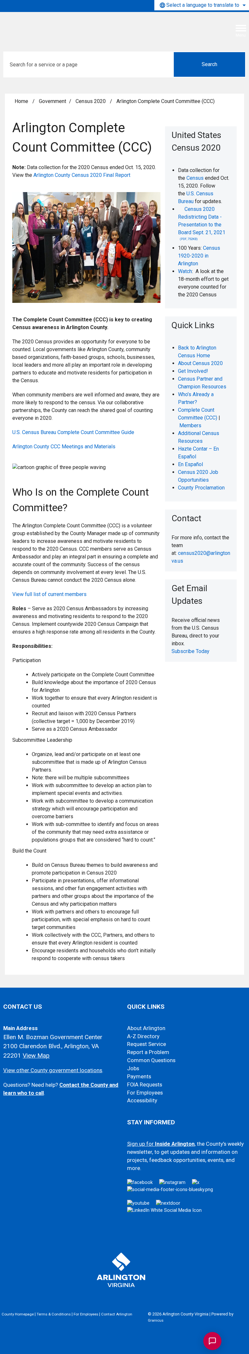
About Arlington (146, 1028)
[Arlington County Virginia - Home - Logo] (53, 27)
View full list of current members (49, 594)
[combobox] (201, 5)
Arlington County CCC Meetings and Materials (63, 446)
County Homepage (18, 1314)
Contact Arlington (116, 1314)
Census (195, 178)
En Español (190, 464)
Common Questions (151, 1060)
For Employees (145, 1093)
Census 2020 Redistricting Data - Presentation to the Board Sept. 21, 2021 (201, 223)
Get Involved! (193, 371)
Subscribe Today (191, 651)
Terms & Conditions (54, 1314)
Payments (139, 1076)
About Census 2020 (200, 363)
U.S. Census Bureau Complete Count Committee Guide (73, 432)
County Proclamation (201, 488)
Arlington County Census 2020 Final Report (81, 175)
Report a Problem (148, 1052)
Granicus (155, 1320)
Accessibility (142, 1100)
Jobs (133, 1068)
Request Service (146, 1044)
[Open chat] (212, 1341)
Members (190, 425)
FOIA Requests (144, 1085)
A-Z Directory (143, 1036)
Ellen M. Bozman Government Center (52, 1037)
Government (52, 101)
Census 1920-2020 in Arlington (199, 256)
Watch (185, 271)
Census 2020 (91, 101)
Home (21, 101)
